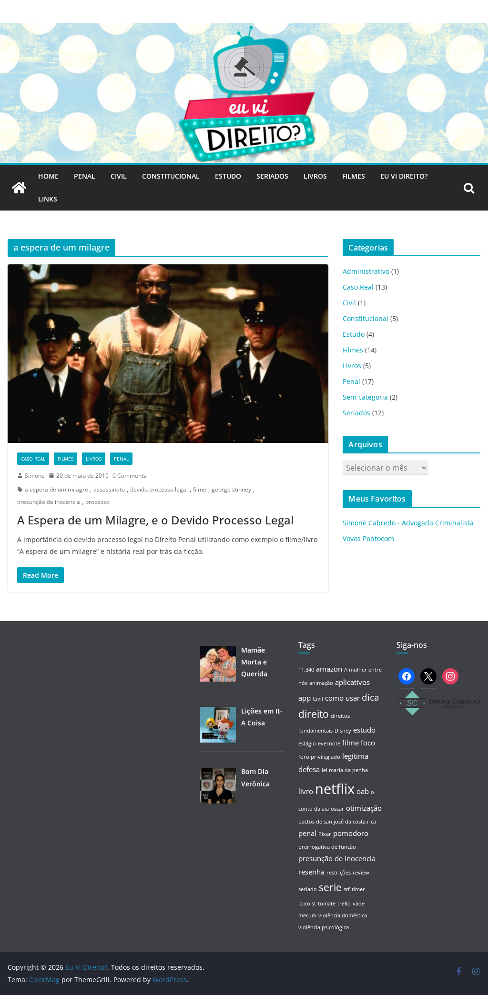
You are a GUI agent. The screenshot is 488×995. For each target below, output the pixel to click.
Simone (35, 476)
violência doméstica (342, 915)
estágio (307, 743)
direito (313, 714)
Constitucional (171, 176)
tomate (327, 903)
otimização (364, 808)
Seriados (272, 176)
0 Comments (129, 476)
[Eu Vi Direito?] (244, 29)
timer (358, 889)
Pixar (324, 834)
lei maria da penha (345, 770)
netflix (335, 788)
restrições (338, 872)
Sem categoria (365, 397)
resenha (311, 871)
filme (199, 489)
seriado (307, 889)
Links (47, 198)
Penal (84, 176)
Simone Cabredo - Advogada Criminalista (408, 522)
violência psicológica (323, 927)
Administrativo (366, 271)
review (361, 872)
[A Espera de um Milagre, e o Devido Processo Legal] (168, 353)
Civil (119, 176)
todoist (307, 903)
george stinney (231, 489)
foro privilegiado (319, 757)
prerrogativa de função (327, 847)
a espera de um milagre (56, 489)
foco (368, 742)
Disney (343, 730)
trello (344, 903)
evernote (329, 743)
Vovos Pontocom (368, 538)
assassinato (109, 489)
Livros (315, 176)
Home (48, 176)
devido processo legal (159, 489)
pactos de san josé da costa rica (337, 821)
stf (347, 889)
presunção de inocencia (48, 502)
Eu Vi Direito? (403, 176)
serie (330, 887)
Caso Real (33, 458)
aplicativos (352, 682)
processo (97, 502)
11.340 (306, 669)
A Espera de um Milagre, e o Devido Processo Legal (155, 520)
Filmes (353, 176)
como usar (342, 698)
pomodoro (350, 833)
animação (321, 683)
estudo (364, 729)
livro (305, 791)
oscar (337, 808)
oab (362, 791)
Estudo (228, 176)
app (304, 698)
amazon (329, 668)
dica (370, 697)
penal (307, 833)
